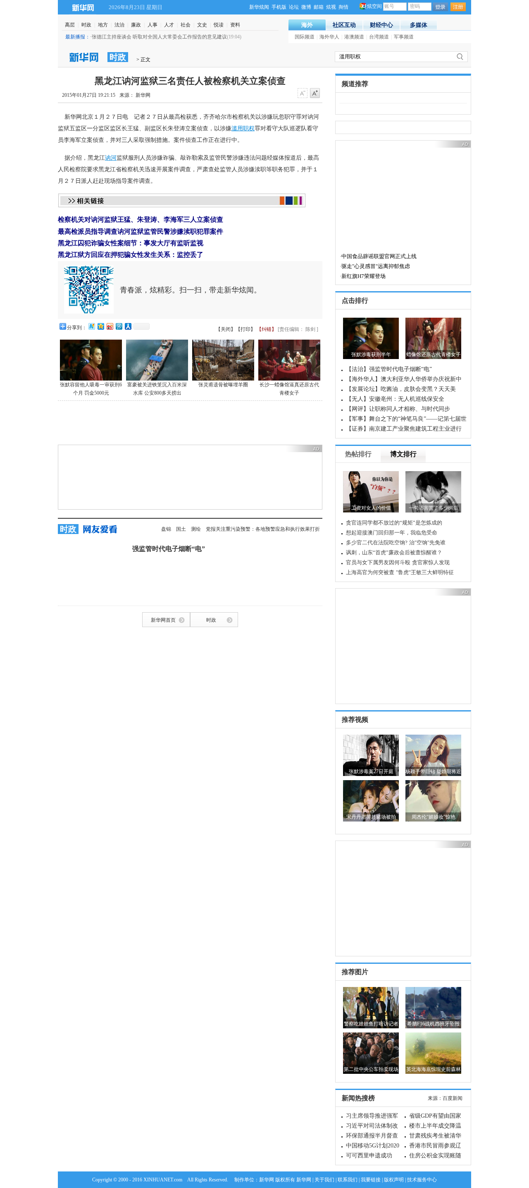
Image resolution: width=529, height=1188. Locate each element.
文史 (202, 25)
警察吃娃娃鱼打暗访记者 (371, 1024)
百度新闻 (452, 1098)
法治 (119, 25)
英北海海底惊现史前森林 (433, 1069)
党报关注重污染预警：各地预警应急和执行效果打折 (263, 529)
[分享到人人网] (127, 326)
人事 (152, 25)
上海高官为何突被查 (370, 572)
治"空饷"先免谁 (427, 542)
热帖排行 (358, 453)
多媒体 (418, 25)
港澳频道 (354, 37)
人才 (169, 25)
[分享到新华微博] (91, 326)
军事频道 (404, 37)
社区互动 (344, 25)
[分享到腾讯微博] (118, 326)
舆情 (343, 7)
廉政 (136, 25)
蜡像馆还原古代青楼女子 (433, 354)
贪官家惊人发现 (431, 562)
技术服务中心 (422, 1180)
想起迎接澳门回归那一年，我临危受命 (391, 532)
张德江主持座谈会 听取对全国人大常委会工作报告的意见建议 (159, 37)
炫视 (331, 7)
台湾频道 (379, 37)
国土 (181, 529)
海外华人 (329, 37)
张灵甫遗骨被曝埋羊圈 (223, 385)
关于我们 (324, 1180)
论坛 (294, 7)
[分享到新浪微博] (109, 326)
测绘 (196, 529)
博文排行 (403, 453)
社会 (186, 25)
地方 (103, 25)
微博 (306, 7)
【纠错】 (266, 329)
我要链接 (371, 1180)
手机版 (279, 7)
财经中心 (381, 25)
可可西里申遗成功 (369, 1155)
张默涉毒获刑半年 (371, 354)
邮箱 (319, 7)
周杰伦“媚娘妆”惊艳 (433, 817)
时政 (86, 25)
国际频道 (305, 37)
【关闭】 (226, 329)
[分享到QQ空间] (100, 326)
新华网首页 (163, 620)
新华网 (82, 7)
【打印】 (245, 329)
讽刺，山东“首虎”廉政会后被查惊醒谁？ (394, 552)
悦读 (219, 25)
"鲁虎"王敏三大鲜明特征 (425, 572)
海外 (307, 25)
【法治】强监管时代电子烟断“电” (389, 369)
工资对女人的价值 (371, 508)
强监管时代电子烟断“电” (168, 548)
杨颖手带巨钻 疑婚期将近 (433, 771)
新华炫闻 (259, 7)
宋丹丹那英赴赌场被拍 (371, 817)
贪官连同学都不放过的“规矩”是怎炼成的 (394, 523)
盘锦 (166, 529)
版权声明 (394, 1180)
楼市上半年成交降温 (435, 1126)
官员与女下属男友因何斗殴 (378, 562)
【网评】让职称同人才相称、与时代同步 (398, 409)
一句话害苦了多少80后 (433, 508)
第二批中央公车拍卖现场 (371, 1069)
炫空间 (374, 6)
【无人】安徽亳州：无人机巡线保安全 (395, 399)
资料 (235, 25)
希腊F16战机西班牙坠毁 (433, 1024)
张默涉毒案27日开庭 (371, 771)
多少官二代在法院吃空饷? (376, 542)
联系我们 (347, 1180)
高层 (70, 25)
